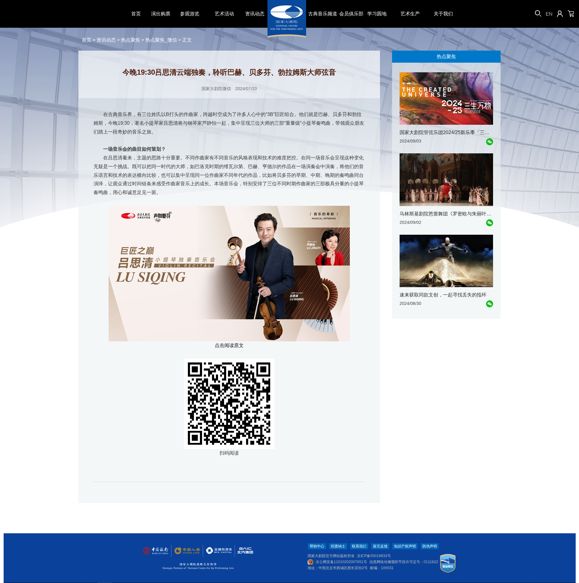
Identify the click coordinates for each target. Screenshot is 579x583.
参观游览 (189, 13)
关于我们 (443, 13)
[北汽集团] (243, 551)
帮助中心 (317, 546)
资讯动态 (254, 13)
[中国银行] (155, 551)
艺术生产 (410, 13)
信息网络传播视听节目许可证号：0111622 (403, 562)
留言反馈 (380, 546)
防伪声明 (429, 546)
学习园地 (377, 13)
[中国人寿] (186, 551)
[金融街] (215, 551)
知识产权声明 (405, 546)
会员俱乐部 (351, 13)
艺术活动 (224, 13)
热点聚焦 (130, 39)
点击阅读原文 (229, 345)
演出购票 (160, 13)
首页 (136, 13)
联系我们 (359, 546)
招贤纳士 (338, 546)
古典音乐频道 (322, 13)
